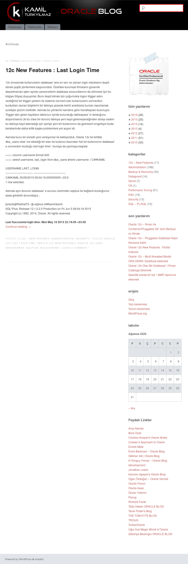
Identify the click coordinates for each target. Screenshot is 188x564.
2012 (137, 133)
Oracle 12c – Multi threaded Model (149, 256)
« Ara (131, 408)
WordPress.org (137, 313)
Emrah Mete (136, 447)
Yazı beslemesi (137, 304)
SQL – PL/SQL (137, 204)
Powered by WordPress (18, 559)
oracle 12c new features (56, 243)
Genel (132, 181)
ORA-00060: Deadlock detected (148, 261)
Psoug (132, 497)
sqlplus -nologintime (42, 248)
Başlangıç (15, 27)
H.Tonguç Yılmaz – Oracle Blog (147, 460)
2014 (137, 124)
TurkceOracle (136, 525)
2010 (137, 142)
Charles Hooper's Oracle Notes (147, 437)
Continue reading (18, 226)
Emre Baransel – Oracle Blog (146, 451)
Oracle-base (136, 488)
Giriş (131, 299)
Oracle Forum (136, 483)
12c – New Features (140, 162)
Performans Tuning (140, 190)
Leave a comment (74, 248)
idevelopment (136, 465)
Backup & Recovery (140, 172)
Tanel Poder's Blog (140, 511)
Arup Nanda (136, 428)
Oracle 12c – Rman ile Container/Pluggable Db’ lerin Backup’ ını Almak (152, 228)
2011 (137, 138)
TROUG (133, 520)
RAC (131, 194)
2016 (137, 115)
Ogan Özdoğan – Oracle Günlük (148, 479)
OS (130, 185)
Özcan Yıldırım (137, 492)
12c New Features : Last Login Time (52, 70)
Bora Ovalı (134, 433)
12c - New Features (35, 238)
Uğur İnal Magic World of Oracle (148, 529)
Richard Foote (137, 502)
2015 (137, 119)
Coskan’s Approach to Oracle (146, 442)
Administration (62, 238)
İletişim (52, 27)
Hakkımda (34, 27)
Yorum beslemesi (139, 309)
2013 (136, 128)
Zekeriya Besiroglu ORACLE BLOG (150, 534)
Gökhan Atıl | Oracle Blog (144, 456)
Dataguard (135, 176)
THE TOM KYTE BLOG (142, 515)
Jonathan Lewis (138, 469)
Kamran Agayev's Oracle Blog (147, 474)
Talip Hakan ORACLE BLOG (146, 506)
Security (82, 238)
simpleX (39, 559)
